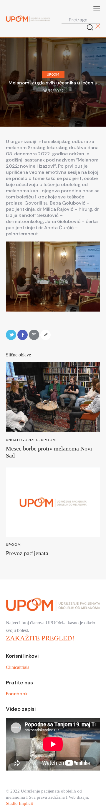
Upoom (53, 74)
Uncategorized (22, 440)
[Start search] (90, 27)
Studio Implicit (19, 803)
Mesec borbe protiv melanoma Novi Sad (49, 452)
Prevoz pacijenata (27, 553)
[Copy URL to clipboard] (45, 335)
